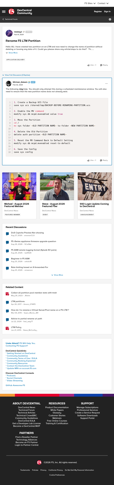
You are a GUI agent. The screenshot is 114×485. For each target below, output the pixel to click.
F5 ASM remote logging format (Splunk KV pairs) (33, 250)
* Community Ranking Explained (21, 361)
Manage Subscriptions (87, 407)
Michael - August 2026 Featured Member (16, 205)
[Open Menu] (110, 19)
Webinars (56, 418)
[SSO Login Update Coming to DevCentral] (95, 186)
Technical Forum (11, 19)
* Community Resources (17, 363)
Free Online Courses (57, 421)
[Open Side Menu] (4, 11)
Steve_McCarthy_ (30, 330)
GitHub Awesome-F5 (15, 385)
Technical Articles (26, 412)
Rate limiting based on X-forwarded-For (29, 267)
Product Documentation (57, 407)
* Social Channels (14, 378)
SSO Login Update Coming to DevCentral (94, 205)
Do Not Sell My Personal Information (79, 470)
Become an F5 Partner (27, 442)
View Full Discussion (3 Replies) (17, 75)
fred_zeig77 (28, 322)
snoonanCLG (29, 235)
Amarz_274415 (29, 304)
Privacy (43, 470)
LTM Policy (16, 327)
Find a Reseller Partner (26, 437)
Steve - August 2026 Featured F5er (53, 205)
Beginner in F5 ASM (20, 258)
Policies (35, 470)
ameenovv (28, 270)
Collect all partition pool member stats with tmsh (34, 293)
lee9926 (27, 253)
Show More (13, 53)
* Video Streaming (14, 380)
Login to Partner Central (26, 445)
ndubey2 (18, 32)
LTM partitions (18, 301)
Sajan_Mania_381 (31, 313)
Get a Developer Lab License (26, 423)
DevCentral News (11, 211)
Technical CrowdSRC (26, 415)
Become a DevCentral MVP (26, 426)
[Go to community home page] (20, 11)
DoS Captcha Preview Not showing (27, 233)
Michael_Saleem (20, 82)
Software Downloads (87, 415)
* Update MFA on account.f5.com (21, 368)
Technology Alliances (26, 439)
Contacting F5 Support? (17, 345)
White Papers (57, 410)
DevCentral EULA (26, 421)
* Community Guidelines (17, 356)
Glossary (57, 412)
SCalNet (27, 244)
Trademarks (25, 470)
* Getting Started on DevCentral (20, 353)
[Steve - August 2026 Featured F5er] (57, 186)
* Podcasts (11, 375)
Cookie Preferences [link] (57, 475)
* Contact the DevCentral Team (20, 366)
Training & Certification (57, 423)
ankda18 (28, 262)
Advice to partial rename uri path (26, 318)
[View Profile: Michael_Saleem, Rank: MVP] (8, 83)
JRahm (27, 296)
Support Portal (87, 418)
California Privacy (56, 470)
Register (98, 11)
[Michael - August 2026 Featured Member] (19, 186)
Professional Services (87, 410)
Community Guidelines (26, 418)
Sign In (107, 11)
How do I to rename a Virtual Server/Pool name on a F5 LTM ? (40, 310)
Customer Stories (57, 415)
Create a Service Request (87, 412)
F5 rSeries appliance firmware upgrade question (33, 241)
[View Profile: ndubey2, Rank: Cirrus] (9, 33)
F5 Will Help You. (20, 343)
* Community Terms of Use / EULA (21, 358)
